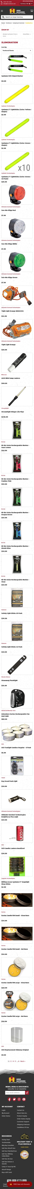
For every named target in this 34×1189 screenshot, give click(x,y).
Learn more (24, 1147)
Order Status (6, 1116)
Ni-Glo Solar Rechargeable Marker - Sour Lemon (15, 446)
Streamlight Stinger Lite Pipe (12, 411)
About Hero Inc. (22, 1113)
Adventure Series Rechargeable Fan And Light (15, 715)
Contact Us (20, 1110)
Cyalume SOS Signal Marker (12, 76)
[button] (17, 35)
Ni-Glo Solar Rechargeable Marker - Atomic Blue (15, 547)
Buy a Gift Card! (7, 1172)
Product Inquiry (22, 1116)
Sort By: (4, 47)
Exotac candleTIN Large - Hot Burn (14, 1016)
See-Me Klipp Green (9, 277)
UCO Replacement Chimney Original (15, 1049)
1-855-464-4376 (7, 2)
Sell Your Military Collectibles (7, 1154)
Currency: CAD (24, 3)
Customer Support (23, 1121)
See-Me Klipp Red (8, 210)
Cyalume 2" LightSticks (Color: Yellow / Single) (16, 110)
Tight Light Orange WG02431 (12, 311)
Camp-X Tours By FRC (9, 1166)
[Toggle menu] (2, 11)
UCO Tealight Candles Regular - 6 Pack (16, 747)
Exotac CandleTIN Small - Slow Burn (15, 915)
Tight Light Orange (8, 344)
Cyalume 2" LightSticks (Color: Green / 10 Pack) (16, 177)
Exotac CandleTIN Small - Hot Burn (14, 949)
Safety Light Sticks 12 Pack (11, 646)
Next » (22, 1061)
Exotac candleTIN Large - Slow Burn (15, 982)
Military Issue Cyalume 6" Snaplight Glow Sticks (15, 883)
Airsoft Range (6, 1169)
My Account (5, 1113)
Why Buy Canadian (8, 1145)
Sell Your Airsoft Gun (8, 1148)
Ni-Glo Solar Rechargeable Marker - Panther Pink (15, 480)
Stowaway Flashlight (9, 680)
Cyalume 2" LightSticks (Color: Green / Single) (16, 144)
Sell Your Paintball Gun (9, 1151)
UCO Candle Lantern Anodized (13, 848)
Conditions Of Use (23, 1127)
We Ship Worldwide (28, 1)
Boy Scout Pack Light (9, 781)
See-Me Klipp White (9, 243)
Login (3, 1110)
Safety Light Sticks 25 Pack (11, 613)
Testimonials (6, 1142)
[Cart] (32, 10)
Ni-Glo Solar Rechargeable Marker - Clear (15, 580)
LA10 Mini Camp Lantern (10, 378)
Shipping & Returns (23, 1124)
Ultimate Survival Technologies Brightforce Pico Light (13, 815)
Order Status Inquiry (23, 1118)
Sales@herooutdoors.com (9, 4)
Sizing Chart (6, 1139)
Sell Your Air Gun (7, 1158)
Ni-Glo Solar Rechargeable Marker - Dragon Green (15, 513)
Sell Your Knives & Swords (8, 1162)
